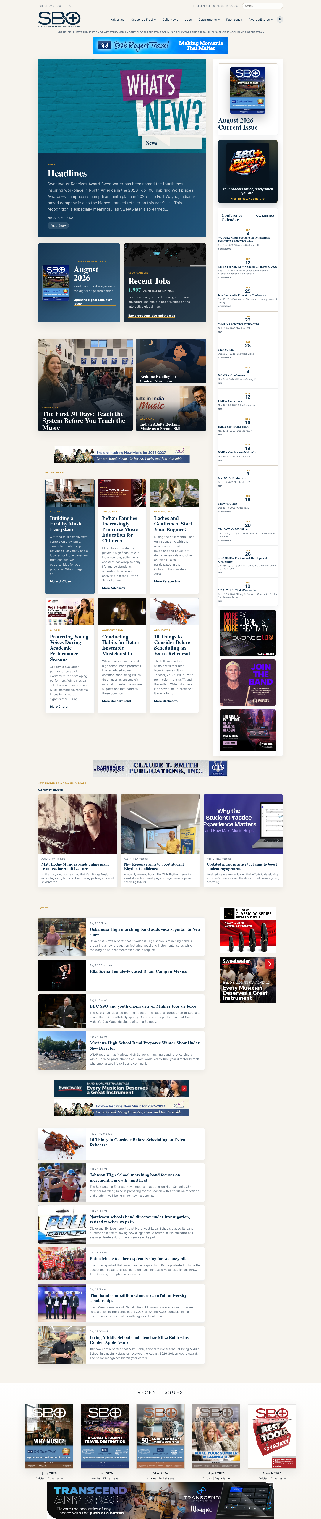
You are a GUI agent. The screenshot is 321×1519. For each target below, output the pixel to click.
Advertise (117, 19)
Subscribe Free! (142, 19)
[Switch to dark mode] (280, 19)
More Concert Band (116, 701)
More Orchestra (166, 701)
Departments (207, 19)
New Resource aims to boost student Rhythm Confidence (154, 866)
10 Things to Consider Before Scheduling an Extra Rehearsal (137, 1142)
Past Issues (234, 19)
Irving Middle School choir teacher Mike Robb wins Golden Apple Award (139, 1340)
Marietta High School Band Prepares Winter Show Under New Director (145, 1045)
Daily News (170, 19)
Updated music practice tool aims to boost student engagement (242, 866)
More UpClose (60, 581)
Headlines (67, 172)
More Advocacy (113, 588)
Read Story (58, 225)
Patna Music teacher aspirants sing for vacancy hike (139, 1258)
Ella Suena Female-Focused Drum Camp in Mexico (138, 971)
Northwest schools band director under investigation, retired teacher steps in (140, 1219)
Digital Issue (55, 1478)
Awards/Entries (259, 19)
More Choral (59, 706)
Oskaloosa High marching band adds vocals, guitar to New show (145, 931)
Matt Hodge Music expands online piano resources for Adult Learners (75, 866)
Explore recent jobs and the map (151, 315)
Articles (40, 1478)
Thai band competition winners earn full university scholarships (138, 1298)
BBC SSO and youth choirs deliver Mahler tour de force (143, 1006)
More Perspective (167, 581)
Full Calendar (265, 216)
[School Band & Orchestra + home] (59, 19)
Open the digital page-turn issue (93, 301)
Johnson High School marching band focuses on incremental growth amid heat (135, 1177)
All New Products (50, 789)
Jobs (188, 19)
